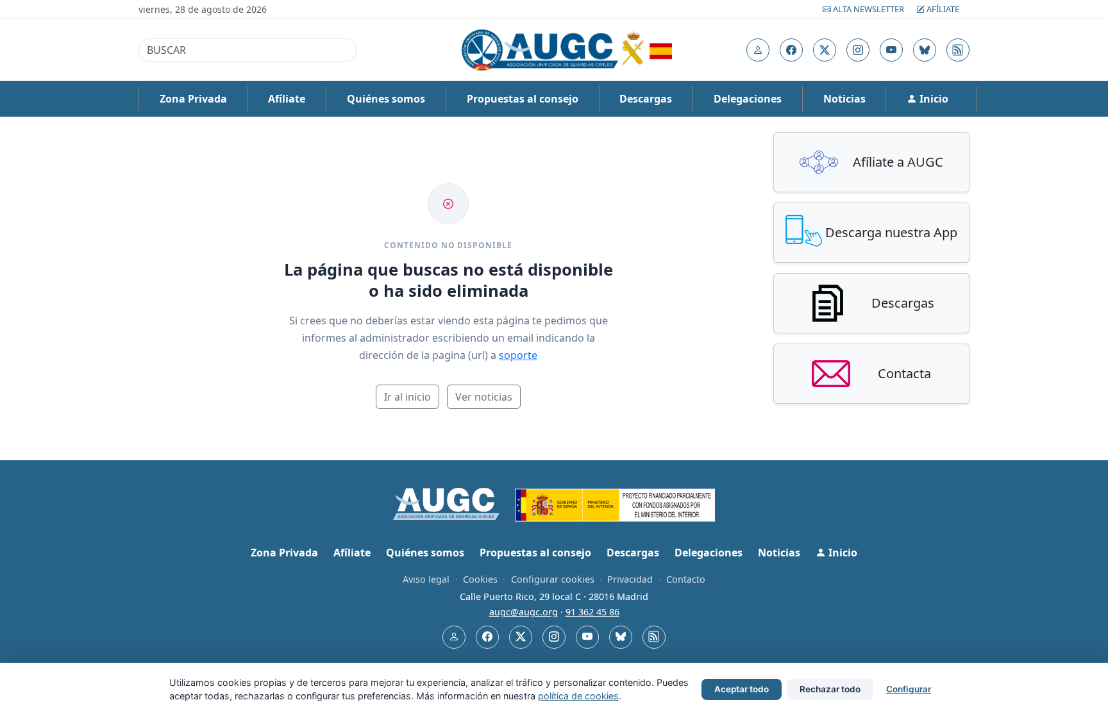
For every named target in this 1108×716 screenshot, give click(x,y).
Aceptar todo (741, 689)
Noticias (844, 99)
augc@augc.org (523, 612)
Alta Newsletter (868, 9)
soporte (518, 355)
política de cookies (578, 695)
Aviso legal (426, 579)
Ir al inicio (407, 397)
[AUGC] (454, 502)
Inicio (932, 99)
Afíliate (942, 9)
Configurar (908, 689)
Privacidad (630, 579)
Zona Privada (193, 99)
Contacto (685, 579)
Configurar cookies (552, 579)
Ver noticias (483, 397)
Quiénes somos (386, 99)
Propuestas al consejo (522, 99)
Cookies (480, 579)
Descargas (645, 99)
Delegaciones (748, 99)
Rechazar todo (830, 689)
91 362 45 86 (592, 612)
